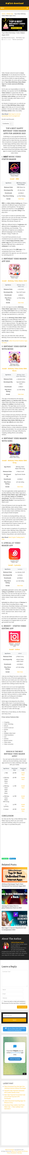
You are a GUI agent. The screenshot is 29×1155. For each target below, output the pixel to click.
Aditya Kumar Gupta (9, 37)
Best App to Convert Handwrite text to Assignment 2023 (14, 929)
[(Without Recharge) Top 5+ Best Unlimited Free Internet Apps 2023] (14, 874)
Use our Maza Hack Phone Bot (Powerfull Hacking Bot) (16, 1029)
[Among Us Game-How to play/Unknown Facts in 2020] (14, 896)
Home (3, 14)
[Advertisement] (14, 56)
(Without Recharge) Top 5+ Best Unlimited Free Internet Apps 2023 (14, 885)
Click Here (21, 199)
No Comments (18, 39)
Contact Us (20, 1151)
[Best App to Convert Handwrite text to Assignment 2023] (14, 918)
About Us (14, 1151)
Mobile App (9, 14)
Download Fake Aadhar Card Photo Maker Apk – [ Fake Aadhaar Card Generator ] (14, 1106)
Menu (2, 8)
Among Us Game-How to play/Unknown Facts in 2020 (12, 907)
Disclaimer (13, 1152)
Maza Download (9, 1149)
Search (14, 1020)
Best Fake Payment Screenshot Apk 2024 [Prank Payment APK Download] (14, 1096)
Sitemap (19, 1152)
